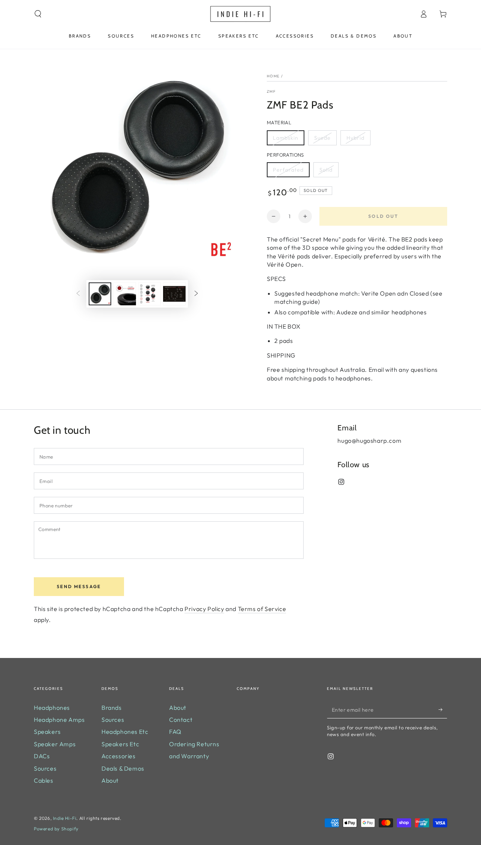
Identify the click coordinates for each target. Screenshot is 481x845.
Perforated (288, 169)
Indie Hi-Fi (65, 818)
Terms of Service (262, 609)
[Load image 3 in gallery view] (149, 293)
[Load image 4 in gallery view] (174, 293)
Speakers (47, 731)
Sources (45, 768)
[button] (38, 14)
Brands (111, 707)
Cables (43, 780)
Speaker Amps (55, 744)
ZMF (271, 91)
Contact (180, 719)
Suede (322, 137)
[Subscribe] (443, 710)
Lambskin (285, 137)
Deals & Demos (122, 768)
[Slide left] (78, 294)
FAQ (175, 731)
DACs (42, 756)
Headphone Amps (59, 719)
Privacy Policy (204, 609)
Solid (326, 169)
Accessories (118, 756)
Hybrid (355, 137)
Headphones (52, 707)
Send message (79, 586)
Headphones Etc (124, 731)
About (110, 780)
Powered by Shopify (56, 828)
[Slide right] (196, 294)
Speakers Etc (120, 744)
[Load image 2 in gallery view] (124, 293)
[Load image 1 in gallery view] (100, 293)
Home (273, 76)
